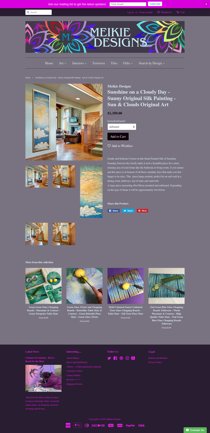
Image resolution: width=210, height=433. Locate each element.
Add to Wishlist (122, 146)
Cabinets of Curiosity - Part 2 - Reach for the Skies (40, 359)
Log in (130, 12)
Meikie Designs (113, 419)
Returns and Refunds (157, 358)
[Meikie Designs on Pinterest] (121, 358)
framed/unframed (116, 121)
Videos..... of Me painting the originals (83, 366)
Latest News (32, 351)
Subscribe (155, 3)
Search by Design (151, 63)
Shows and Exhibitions (76, 362)
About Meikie (72, 358)
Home (49, 63)
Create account (146, 12)
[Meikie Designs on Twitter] (109, 358)
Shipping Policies (74, 383)
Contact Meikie (73, 375)
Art (61, 63)
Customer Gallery (74, 370)
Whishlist (165, 12)
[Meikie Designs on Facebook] (115, 358)
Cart (183, 12)
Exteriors (99, 63)
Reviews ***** (73, 379)
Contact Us (196, 430)
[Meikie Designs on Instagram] (127, 358)
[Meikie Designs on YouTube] (133, 358)
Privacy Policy (155, 362)
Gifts (127, 63)
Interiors (78, 63)
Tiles (114, 63)
